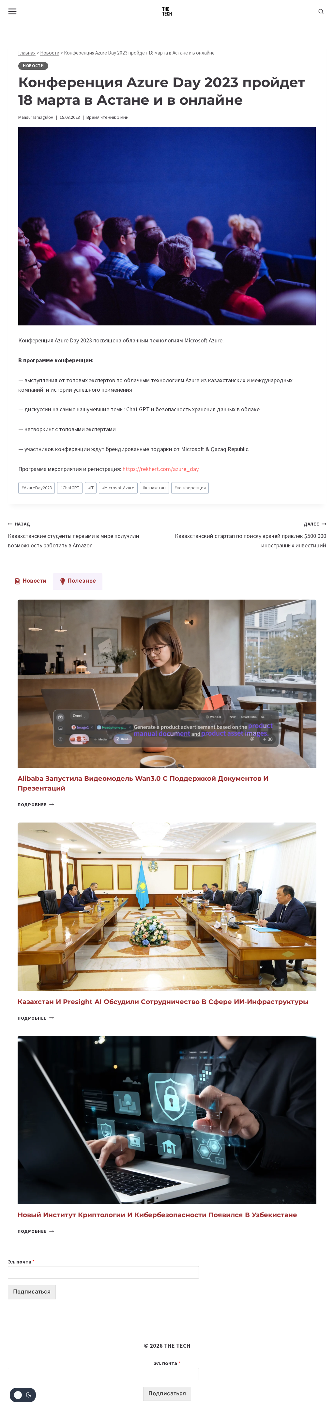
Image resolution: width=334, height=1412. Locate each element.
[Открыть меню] (12, 11)
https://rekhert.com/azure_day (160, 469)
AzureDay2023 (37, 488)
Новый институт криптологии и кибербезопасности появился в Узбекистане (157, 1215)
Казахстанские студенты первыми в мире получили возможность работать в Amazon (73, 535)
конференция (190, 488)
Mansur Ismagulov (35, 117)
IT (91, 488)
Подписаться (32, 1292)
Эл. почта (21, 1261)
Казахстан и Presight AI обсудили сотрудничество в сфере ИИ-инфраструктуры (163, 1002)
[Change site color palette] (23, 1395)
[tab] (30, 581)
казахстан (154, 488)
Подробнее (36, 805)
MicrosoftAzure (118, 488)
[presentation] (167, 684)
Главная (27, 53)
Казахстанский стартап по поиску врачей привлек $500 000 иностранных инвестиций (250, 535)
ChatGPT (69, 488)
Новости (49, 53)
